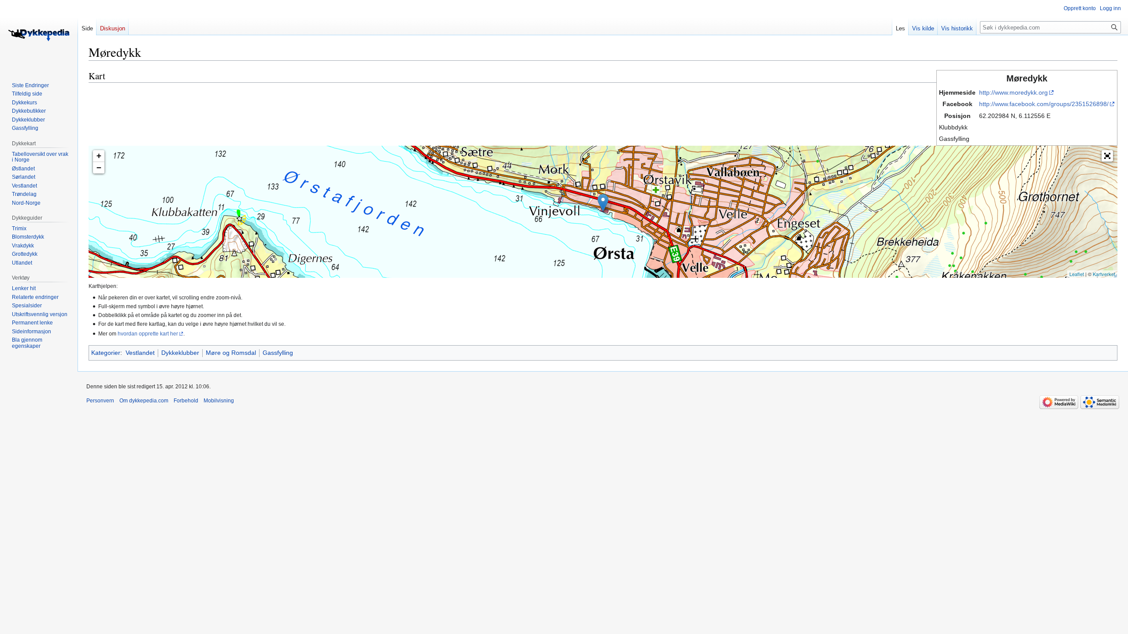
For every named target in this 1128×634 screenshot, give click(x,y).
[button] (1107, 156)
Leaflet (1076, 273)
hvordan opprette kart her (148, 333)
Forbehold (186, 401)
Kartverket (1104, 273)
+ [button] (98, 155)
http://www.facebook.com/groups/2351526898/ (1044, 103)
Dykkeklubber (180, 352)
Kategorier (105, 352)
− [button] (98, 167)
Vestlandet (140, 352)
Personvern (100, 401)
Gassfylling (278, 352)
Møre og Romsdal (231, 352)
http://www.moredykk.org (1013, 92)
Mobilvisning (219, 401)
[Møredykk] (603, 203)
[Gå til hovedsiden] (39, 35)
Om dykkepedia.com (143, 401)
